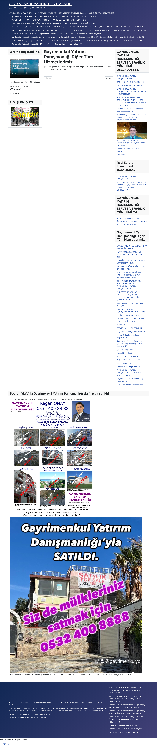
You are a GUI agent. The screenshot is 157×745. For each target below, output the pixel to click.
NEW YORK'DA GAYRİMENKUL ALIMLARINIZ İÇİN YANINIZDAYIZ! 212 (86, 13)
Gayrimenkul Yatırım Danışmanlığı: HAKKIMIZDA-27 (32, 44)
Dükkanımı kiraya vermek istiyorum (123, 725)
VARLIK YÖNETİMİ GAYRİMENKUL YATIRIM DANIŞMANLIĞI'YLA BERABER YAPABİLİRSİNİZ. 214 (49, 20)
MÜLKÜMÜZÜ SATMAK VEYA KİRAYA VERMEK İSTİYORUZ (32, 13)
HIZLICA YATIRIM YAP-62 (127, 224)
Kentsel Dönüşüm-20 (108, 37)
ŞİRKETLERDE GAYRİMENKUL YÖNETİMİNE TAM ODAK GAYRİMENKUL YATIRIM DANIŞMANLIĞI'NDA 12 (53, 23)
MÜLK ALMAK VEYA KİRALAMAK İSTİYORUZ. (125, 27)
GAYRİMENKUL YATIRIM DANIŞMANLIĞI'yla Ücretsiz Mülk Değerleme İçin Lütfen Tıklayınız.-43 (126, 719)
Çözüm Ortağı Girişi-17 (88, 37)
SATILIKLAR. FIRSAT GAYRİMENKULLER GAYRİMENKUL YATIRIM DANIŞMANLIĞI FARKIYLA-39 (125, 690)
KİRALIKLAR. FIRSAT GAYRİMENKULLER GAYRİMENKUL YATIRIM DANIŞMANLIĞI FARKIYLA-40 (125, 698)
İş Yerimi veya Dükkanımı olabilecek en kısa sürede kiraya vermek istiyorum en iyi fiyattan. (131, 117)
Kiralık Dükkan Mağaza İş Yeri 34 (25, 40)
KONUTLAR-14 (140, 30)
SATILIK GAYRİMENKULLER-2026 (130, 82)
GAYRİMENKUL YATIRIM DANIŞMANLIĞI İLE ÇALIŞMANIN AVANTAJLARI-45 (113, 40)
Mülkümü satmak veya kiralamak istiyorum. (126, 729)
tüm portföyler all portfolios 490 (68, 44)
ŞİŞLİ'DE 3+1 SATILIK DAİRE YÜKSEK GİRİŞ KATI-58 (29, 714)
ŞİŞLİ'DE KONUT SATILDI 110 (70, 30)
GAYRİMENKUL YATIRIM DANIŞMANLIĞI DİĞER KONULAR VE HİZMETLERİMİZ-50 (131, 91)
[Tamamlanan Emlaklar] (52, 459)
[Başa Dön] (153, 741)
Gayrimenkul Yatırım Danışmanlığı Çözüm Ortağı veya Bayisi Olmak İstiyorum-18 (44, 37)
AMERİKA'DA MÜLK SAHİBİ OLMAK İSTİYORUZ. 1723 (80, 16)
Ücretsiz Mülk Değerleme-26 (68, 40)
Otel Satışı (121, 155)
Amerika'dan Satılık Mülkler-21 (132, 37)
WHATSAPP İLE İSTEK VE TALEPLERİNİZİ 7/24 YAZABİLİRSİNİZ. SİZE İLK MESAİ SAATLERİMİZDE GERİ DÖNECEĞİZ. (58, 27)
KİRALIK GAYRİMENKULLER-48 (129, 85)
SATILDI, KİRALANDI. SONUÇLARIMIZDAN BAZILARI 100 (34, 30)
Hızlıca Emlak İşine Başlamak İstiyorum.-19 (87, 34)
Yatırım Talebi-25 (48, 40)
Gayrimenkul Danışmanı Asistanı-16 (53, 34)
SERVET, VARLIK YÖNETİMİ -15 (24, 34)
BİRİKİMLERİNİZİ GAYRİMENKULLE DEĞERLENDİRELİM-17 (108, 30)
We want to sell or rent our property (123, 732)
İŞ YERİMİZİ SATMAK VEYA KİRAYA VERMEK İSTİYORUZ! (34, 16)
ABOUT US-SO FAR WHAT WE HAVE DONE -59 (28, 718)
